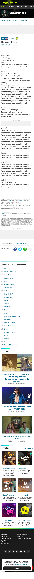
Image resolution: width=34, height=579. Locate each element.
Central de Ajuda (22, 534)
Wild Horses (7, 291)
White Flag (7, 319)
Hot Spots (4, 536)
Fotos (15, 20)
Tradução (12, 38)
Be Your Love (8, 297)
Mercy (6, 300)
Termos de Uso (21, 536)
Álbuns (9, 20)
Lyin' (5, 329)
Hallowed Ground (9, 332)
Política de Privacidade (24, 539)
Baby (5, 342)
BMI (10, 200)
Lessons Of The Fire (10, 272)
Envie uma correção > (21, 243)
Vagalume (9, 2)
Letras (3, 20)
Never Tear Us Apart (12, 316)
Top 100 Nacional (6, 539)
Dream (6, 313)
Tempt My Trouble (9, 275)
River (5, 268)
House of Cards (8, 278)
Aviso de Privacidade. (21, 564)
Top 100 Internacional (7, 541)
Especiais (4, 534)
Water (6, 335)
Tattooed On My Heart (10, 345)
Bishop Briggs (17, 12)
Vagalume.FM (28, 448)
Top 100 (11, 6)
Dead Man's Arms (9, 323)
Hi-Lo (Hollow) (8, 294)
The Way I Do (8, 288)
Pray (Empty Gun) (9, 284)
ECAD (2, 213)
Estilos (19, 6)
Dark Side (7, 307)
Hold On (6, 338)
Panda (6, 310)
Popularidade (23, 20)
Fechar (17, 568)
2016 (9, 212)
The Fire (6, 303)
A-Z (26, 6)
